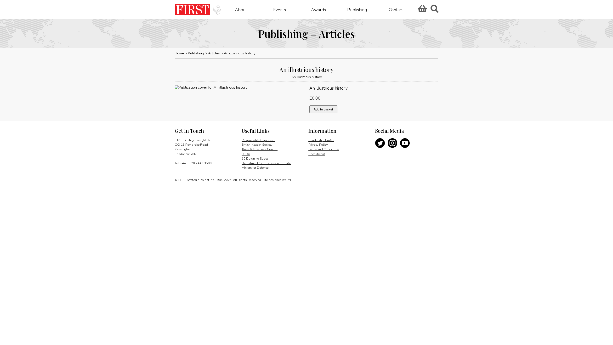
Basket (422, 10)
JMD (290, 180)
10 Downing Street (255, 158)
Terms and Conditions (323, 149)
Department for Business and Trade (266, 163)
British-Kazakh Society (257, 145)
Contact (396, 9)
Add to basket (323, 109)
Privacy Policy (318, 145)
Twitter (380, 143)
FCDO (246, 154)
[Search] (434, 10)
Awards (318, 9)
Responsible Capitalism (258, 140)
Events (279, 9)
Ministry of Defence (255, 168)
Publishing (357, 9)
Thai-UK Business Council (260, 149)
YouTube (405, 143)
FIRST (192, 9)
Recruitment (316, 154)
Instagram (392, 143)
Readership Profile (321, 140)
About (241, 9)
